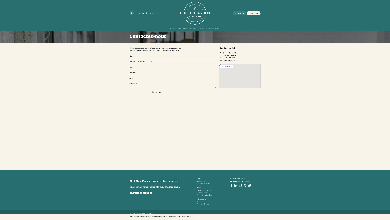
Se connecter (239, 13)
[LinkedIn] (143, 13)
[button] (131, 13)
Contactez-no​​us (253, 13)
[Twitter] (139, 13)
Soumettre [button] (156, 92)
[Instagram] (146, 13)
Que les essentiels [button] (242, 217)
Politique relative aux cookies (200, 216)
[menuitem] (172, 28)
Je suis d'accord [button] (254, 217)
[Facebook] (135, 13)
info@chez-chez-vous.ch (241, 181)
